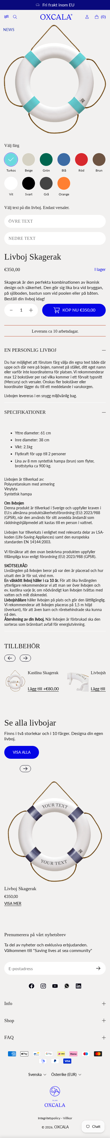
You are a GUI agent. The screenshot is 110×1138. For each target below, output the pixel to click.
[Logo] (56, 17)
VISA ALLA (21, 752)
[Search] (15, 17)
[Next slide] (25, 658)
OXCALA (61, 1127)
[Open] (6, 17)
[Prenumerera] (100, 968)
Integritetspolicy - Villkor (55, 1118)
